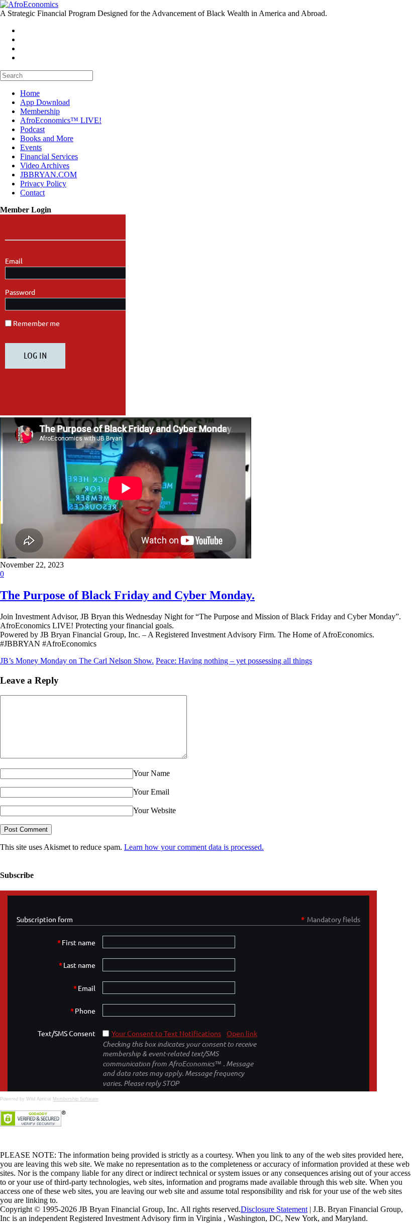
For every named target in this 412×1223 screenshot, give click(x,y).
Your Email (151, 792)
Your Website (154, 810)
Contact (32, 192)
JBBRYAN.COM (48, 174)
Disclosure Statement (274, 1209)
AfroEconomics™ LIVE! (60, 120)
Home (30, 93)
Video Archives (44, 165)
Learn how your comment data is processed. (194, 847)
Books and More (46, 138)
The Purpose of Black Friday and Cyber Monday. (127, 595)
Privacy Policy (43, 183)
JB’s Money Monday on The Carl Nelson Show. (77, 660)
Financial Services (49, 156)
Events (31, 147)
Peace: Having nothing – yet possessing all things (234, 660)
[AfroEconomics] (29, 4)
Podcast (32, 129)
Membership (40, 111)
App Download (45, 102)
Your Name (151, 773)
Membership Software (75, 1098)
